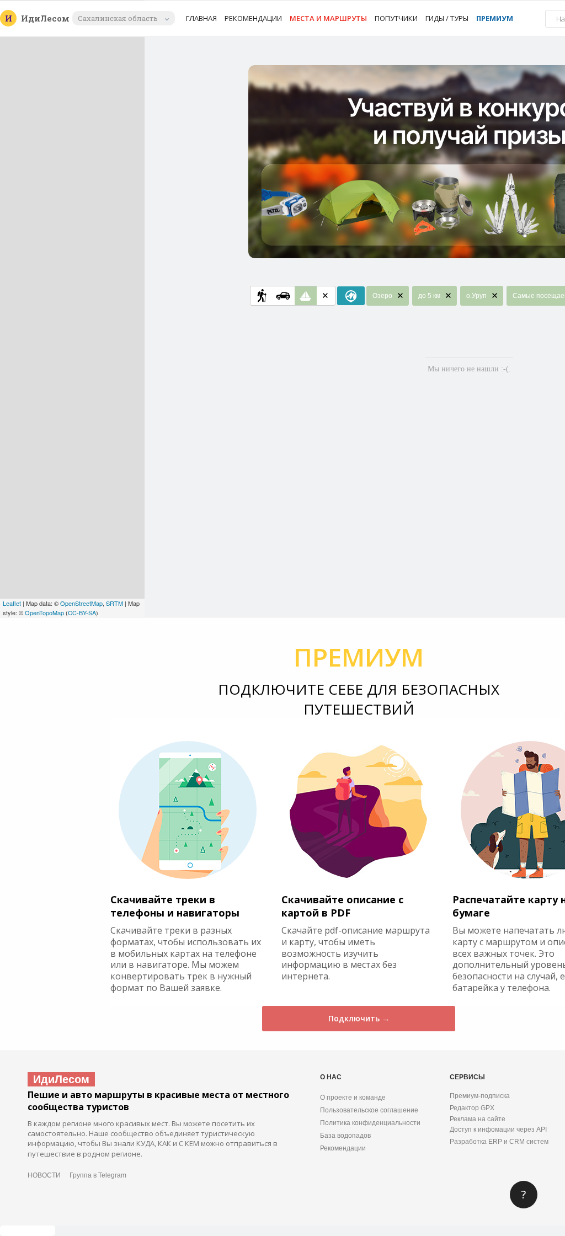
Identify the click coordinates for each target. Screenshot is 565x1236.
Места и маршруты (328, 18)
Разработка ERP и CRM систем (499, 1142)
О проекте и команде (353, 1097)
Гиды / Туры (446, 18)
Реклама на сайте (477, 1119)
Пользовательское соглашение (369, 1110)
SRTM (114, 603)
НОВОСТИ (44, 1175)
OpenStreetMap (81, 603)
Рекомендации (253, 18)
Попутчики (396, 18)
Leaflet (12, 603)
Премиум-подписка (480, 1096)
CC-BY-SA (82, 612)
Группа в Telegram (98, 1175)
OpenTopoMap (44, 612)
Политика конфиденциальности (370, 1123)
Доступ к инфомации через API (498, 1129)
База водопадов (345, 1135)
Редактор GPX (472, 1108)
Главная (201, 18)
